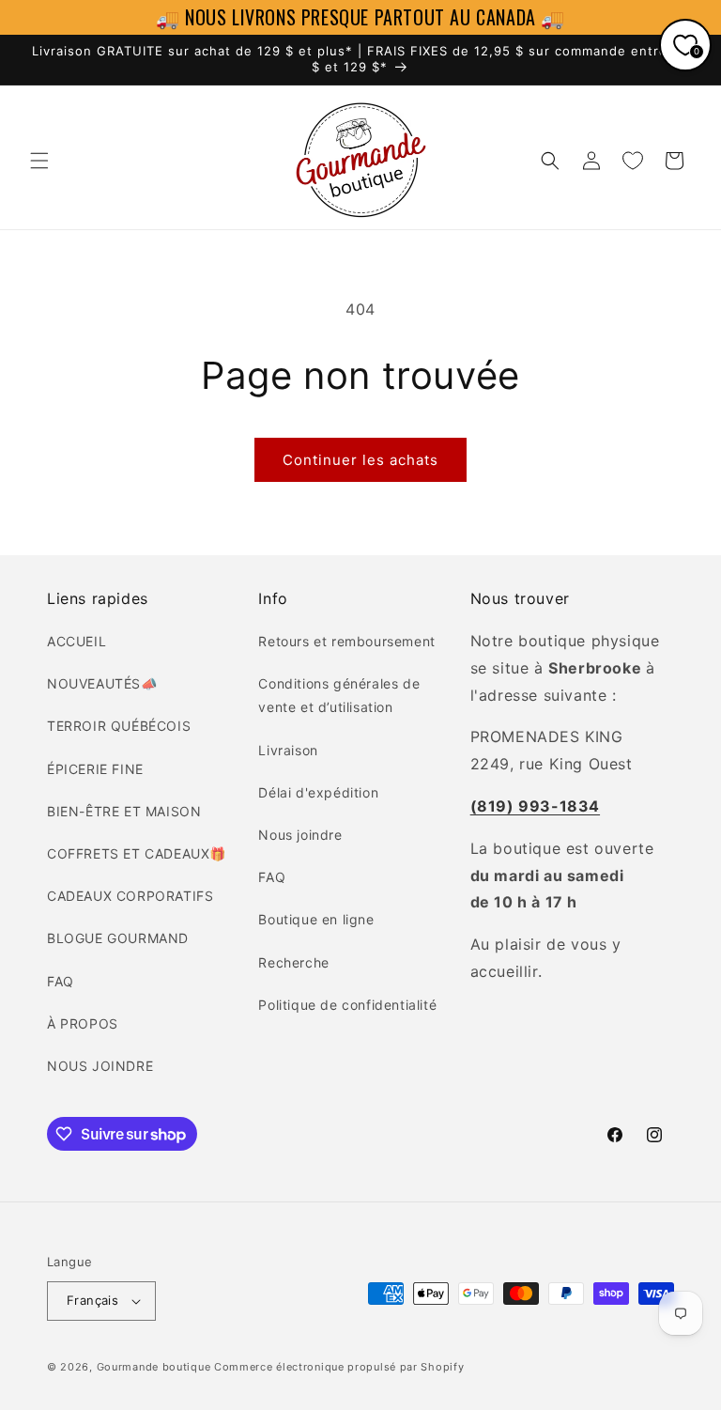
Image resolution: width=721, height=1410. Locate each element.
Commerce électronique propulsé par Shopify (339, 1366)
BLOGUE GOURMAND (118, 938)
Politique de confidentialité (347, 1005)
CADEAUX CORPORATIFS (130, 896)
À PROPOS (82, 1023)
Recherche (293, 962)
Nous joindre (300, 835)
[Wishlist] (632, 160)
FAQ (60, 981)
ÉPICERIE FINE (95, 769)
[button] (39, 160)
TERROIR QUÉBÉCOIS (119, 726)
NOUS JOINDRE (100, 1066)
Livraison (287, 750)
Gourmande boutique (154, 1366)
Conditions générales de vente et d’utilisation (339, 695)
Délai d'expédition (318, 792)
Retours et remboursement (346, 641)
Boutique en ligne (316, 919)
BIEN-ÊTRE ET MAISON (124, 811)
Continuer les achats (360, 460)
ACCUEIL (76, 641)
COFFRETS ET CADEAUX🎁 (136, 853)
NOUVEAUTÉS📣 (102, 683)
